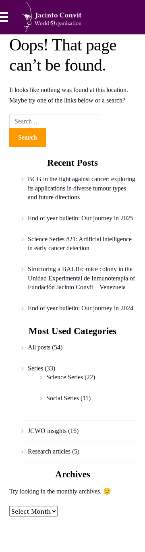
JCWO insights (47, 430)
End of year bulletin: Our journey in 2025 (80, 218)
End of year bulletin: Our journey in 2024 (80, 308)
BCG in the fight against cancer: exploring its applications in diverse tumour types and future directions (81, 188)
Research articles (49, 451)
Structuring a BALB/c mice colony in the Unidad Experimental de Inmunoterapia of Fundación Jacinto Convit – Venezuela (81, 278)
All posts (39, 347)
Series (35, 368)
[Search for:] (54, 121)
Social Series (62, 398)
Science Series (64, 377)
